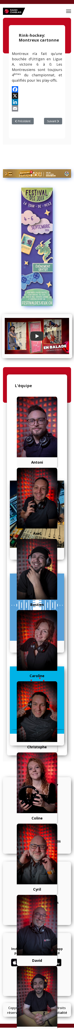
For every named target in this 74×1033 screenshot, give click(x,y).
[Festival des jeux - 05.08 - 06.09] (37, 247)
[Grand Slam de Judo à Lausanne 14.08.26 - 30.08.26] (37, 173)
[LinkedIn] (37, 102)
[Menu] (68, 11)
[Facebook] (37, 89)
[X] (37, 96)
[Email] (37, 108)
